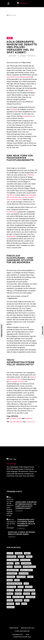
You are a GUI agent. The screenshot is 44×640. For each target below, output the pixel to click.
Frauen (18, 567)
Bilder (21, 556)
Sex (33, 593)
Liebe (17, 580)
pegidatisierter (11, 236)
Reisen (10, 593)
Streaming (30, 597)
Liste (26, 583)
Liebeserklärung (14, 583)
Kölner (30, 90)
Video (24, 604)
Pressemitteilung (12, 212)
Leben (9, 580)
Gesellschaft (26, 570)
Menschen (11, 587)
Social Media (18, 597)
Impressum (14, 628)
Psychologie (29, 590)
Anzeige (18, 553)
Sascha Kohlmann (16, 422)
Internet (10, 577)
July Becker (11, 195)
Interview (21, 577)
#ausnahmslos (28, 116)
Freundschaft (29, 567)
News (9, 38)
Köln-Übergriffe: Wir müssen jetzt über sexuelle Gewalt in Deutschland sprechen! (21, 197)
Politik (18, 590)
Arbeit (27, 553)
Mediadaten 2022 (27, 628)
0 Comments (31, 56)
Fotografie (26, 563)
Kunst (30, 577)
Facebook (12, 418)
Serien (26, 593)
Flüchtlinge (13, 109)
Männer (29, 587)
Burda (29, 556)
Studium (18, 600)
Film (17, 563)
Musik (20, 587)
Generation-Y (12, 570)
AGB (27, 634)
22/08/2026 (19, 511)
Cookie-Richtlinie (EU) (22, 637)
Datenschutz (17, 634)
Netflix (10, 590)
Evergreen (25, 560)
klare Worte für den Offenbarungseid (19, 77)
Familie (10, 563)
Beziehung (11, 556)
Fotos (9, 567)
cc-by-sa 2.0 (30, 422)
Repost (18, 593)
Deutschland (12, 560)
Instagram (28, 418)
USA (17, 604)
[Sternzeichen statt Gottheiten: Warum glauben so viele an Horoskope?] (11, 524)
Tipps (27, 600)
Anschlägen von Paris (16, 381)
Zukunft (10, 607)
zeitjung (22, 56)
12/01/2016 (12, 56)
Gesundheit (12, 573)
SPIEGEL (30, 175)
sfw (8, 597)
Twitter (19, 418)
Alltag (10, 553)
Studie (9, 600)
